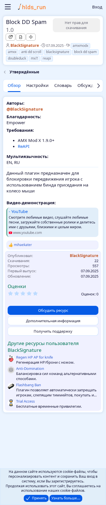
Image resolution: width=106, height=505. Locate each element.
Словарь (63, 85)
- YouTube (18, 211)
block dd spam (85, 51)
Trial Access (25, 401)
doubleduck (17, 58)
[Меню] (7, 7)
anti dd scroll (31, 51)
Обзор (14, 85)
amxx (12, 51)
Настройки (37, 85)
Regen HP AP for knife (34, 357)
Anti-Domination (30, 368)
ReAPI (23, 146)
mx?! (34, 58)
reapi (47, 58)
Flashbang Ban (28, 384)
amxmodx (80, 45)
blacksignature (57, 51)
